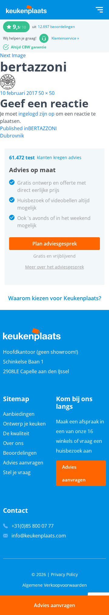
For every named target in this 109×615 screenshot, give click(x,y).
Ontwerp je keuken (24, 424)
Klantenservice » (65, 38)
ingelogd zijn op (36, 113)
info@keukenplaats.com (39, 535)
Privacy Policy (64, 574)
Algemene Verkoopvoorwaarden (54, 585)
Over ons (13, 443)
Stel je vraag (17, 472)
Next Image (13, 55)
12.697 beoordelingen (56, 26)
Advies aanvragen (23, 462)
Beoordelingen (20, 453)
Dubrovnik (12, 135)
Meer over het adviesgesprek (54, 267)
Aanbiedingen (19, 414)
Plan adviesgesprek (54, 243)
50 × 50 (46, 93)
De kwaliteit (16, 433)
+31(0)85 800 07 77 (33, 526)
